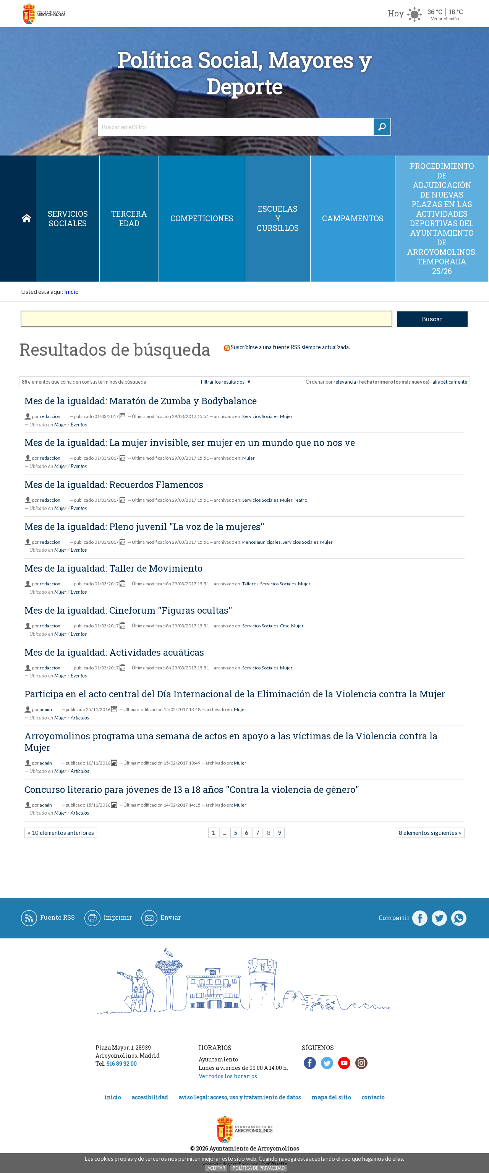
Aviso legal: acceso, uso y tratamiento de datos (240, 1097)
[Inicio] (44, 13)
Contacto (373, 1097)
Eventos (79, 424)
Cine (285, 625)
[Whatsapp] (458, 917)
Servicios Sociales (260, 416)
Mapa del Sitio (331, 1097)
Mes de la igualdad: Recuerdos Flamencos (113, 484)
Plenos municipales (261, 542)
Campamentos (353, 218)
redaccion (50, 416)
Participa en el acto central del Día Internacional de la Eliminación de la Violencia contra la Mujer (234, 694)
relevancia (345, 382)
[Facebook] (419, 917)
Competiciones (201, 218)
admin (46, 709)
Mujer (286, 416)
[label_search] (382, 127)
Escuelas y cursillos (278, 218)
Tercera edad (129, 218)
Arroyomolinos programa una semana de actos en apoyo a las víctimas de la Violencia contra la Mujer (230, 741)
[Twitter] (439, 917)
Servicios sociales (68, 218)
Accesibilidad (150, 1097)
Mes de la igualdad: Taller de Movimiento (113, 568)
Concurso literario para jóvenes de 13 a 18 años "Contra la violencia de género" (191, 789)
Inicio (26, 219)
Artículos (80, 717)
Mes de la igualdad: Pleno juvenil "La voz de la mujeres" (144, 526)
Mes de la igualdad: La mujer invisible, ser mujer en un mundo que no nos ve (189, 442)
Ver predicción (445, 18)
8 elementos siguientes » (430, 832)
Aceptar (216, 1168)
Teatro (300, 499)
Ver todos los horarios (228, 1076)
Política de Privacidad (259, 1168)
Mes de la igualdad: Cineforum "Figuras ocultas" (128, 610)
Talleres (250, 583)
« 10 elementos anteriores (61, 832)
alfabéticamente (449, 382)
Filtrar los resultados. (223, 382)
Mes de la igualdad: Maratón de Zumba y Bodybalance (140, 401)
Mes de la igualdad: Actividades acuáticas (114, 652)
